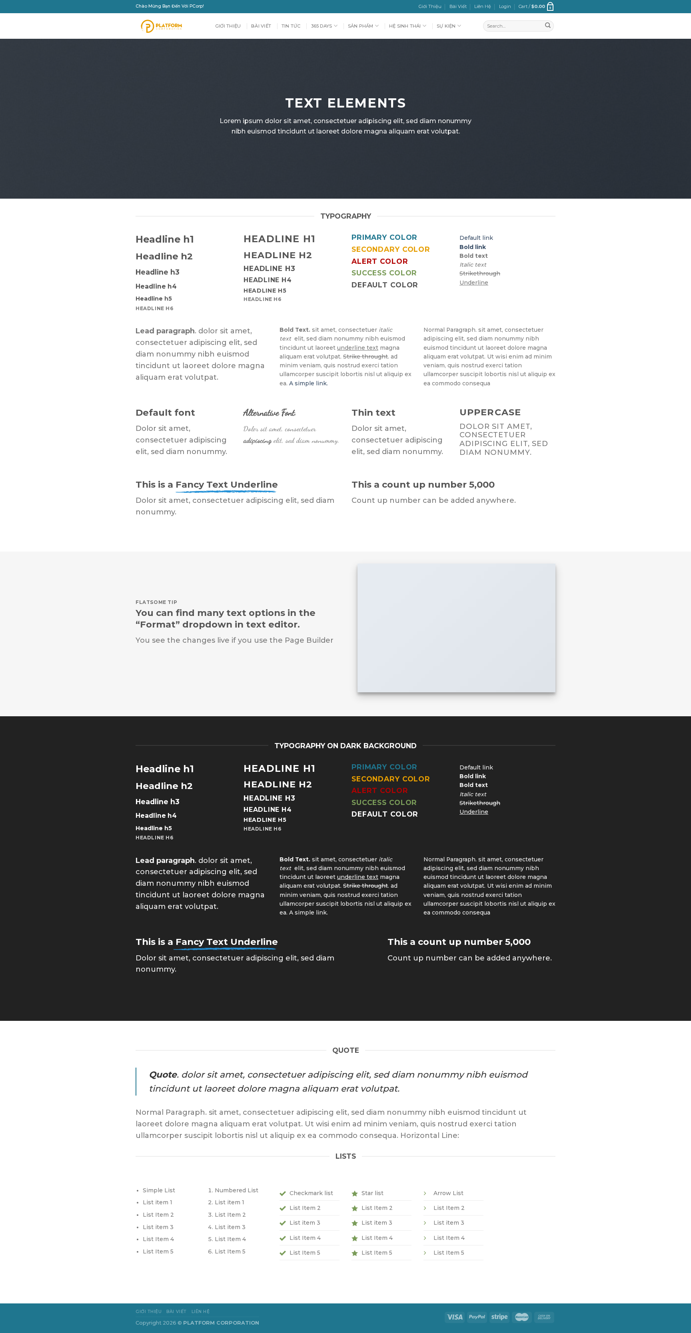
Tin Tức (291, 26)
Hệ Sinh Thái (405, 26)
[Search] (548, 26)
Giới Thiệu (430, 6)
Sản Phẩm (360, 26)
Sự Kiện (446, 26)
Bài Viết (458, 6)
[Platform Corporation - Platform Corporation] (169, 26)
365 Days (321, 26)
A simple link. (308, 383)
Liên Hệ (482, 6)
